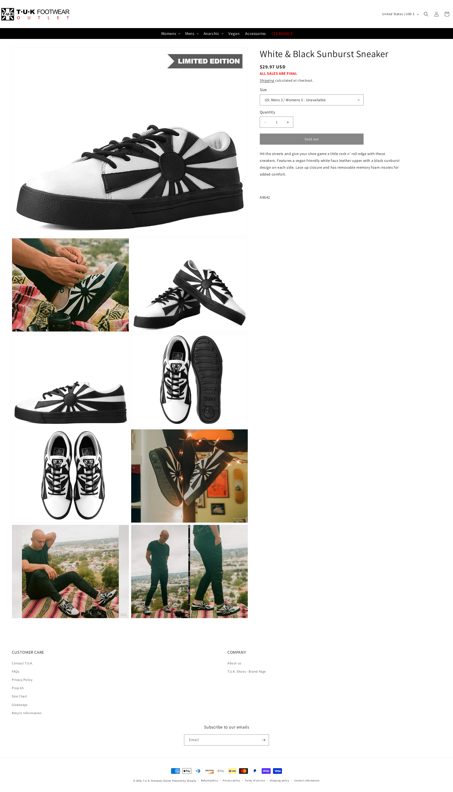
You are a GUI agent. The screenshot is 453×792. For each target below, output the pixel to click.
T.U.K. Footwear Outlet (157, 780)
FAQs (15, 671)
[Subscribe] (263, 740)
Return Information (27, 713)
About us (234, 663)
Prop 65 (18, 688)
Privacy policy (231, 780)
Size (263, 89)
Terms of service (255, 780)
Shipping (267, 80)
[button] (426, 14)
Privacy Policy (22, 680)
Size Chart (19, 696)
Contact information (307, 780)
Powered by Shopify (184, 780)
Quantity (267, 112)
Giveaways (19, 705)
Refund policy (209, 780)
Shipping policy (279, 780)
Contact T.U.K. (22, 663)
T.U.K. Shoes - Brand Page (246, 671)
